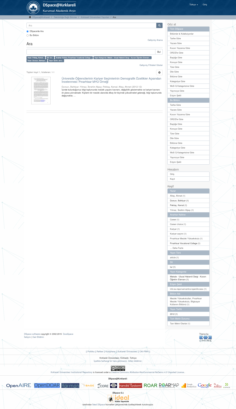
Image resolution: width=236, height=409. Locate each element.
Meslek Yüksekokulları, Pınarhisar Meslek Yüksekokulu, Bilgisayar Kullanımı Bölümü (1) (186, 301)
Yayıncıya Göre (177, 90)
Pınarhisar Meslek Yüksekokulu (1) (186, 238)
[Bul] (159, 25)
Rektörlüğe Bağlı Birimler (65, 17)
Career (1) (174, 219)
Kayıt (172, 178)
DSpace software (32, 333)
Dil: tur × (50, 58)
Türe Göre (174, 66)
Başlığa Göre (176, 57)
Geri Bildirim (38, 336)
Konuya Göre (176, 62)
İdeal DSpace (98, 404)
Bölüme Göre (176, 76)
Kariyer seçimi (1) (178, 233)
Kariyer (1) (175, 228)
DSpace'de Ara (37, 31)
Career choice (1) (178, 224)
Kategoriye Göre (177, 81)
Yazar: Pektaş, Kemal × (35, 58)
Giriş (172, 173)
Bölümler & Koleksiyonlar (181, 33)
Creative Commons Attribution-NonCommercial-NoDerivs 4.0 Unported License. (148, 372)
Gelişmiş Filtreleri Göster (151, 65)
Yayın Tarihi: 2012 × (56, 60)
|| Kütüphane (109, 351)
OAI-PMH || (144, 351)
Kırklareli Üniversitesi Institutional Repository (71, 372)
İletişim (27, 336)
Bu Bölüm (34, 35)
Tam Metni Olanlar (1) (180, 323)
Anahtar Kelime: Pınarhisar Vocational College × (74, 58)
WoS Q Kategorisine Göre (182, 85)
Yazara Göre (176, 43)
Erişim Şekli (175, 95)
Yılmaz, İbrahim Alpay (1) (182, 209)
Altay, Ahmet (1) (177, 195)
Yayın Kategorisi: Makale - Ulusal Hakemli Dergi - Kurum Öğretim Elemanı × (122, 58)
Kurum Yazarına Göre (180, 47)
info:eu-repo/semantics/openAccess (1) (188, 288)
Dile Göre (174, 71)
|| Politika (90, 351)
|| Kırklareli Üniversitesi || (127, 351)
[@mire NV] (205, 338)
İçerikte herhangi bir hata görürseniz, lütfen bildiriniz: (118, 360)
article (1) (174, 257)
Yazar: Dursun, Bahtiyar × (36, 60)
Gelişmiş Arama (155, 39)
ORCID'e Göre (176, 52)
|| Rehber (98, 351)
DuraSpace (68, 333)
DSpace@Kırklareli (41, 17)
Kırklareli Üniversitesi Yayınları (95, 17)
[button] (193, 4)
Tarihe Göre (175, 38)
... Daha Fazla (176, 247)
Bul (159, 51)
